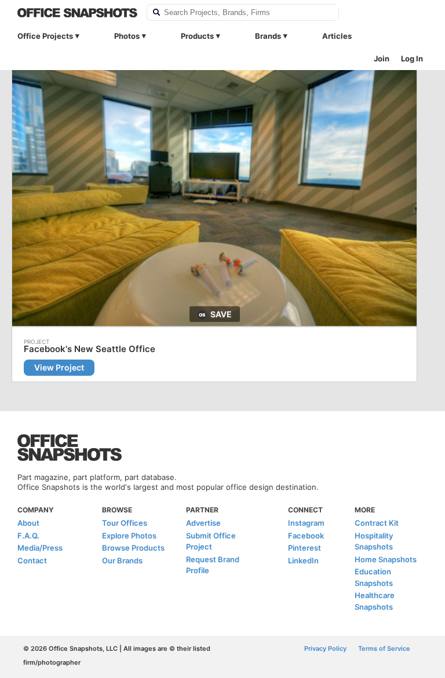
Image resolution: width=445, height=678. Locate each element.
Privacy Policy (325, 648)
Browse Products (133, 547)
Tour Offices (124, 522)
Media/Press (40, 547)
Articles (337, 36)
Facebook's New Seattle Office (89, 349)
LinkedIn (303, 560)
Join (381, 58)
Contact (32, 560)
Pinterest (304, 547)
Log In (412, 58)
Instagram (306, 522)
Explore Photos (129, 535)
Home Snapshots (386, 559)
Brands (268, 36)
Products (197, 36)
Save (221, 314)
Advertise (203, 522)
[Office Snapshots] (77, 12)
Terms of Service (384, 648)
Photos (127, 36)
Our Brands (122, 560)
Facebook (306, 535)
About (28, 522)
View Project (59, 367)
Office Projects (45, 36)
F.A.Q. (28, 535)
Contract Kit (377, 522)
